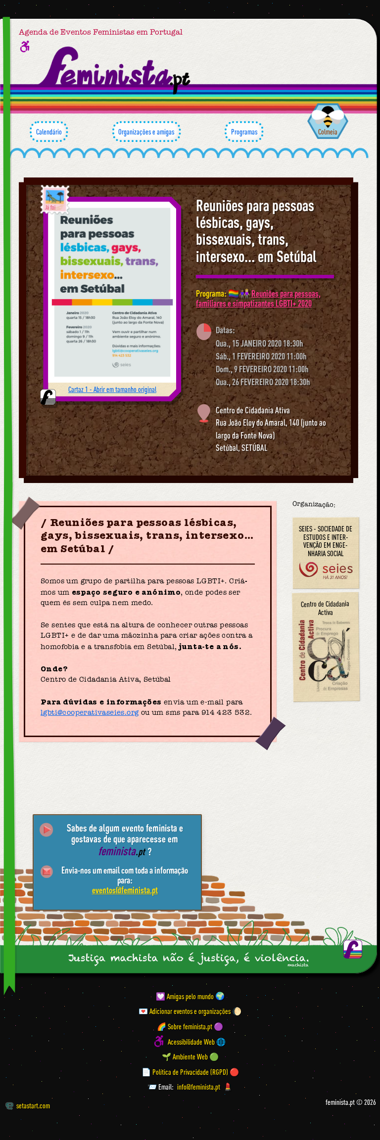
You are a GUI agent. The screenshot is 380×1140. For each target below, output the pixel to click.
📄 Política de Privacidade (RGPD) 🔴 (190, 1071)
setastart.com (33, 1105)
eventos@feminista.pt (125, 889)
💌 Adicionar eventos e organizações (185, 1011)
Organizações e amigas (146, 131)
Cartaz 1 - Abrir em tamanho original (112, 389)
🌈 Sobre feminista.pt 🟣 (190, 1026)
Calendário (49, 131)
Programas (244, 131)
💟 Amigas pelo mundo (185, 995)
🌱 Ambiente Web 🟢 (190, 1056)
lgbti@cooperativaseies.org (90, 712)
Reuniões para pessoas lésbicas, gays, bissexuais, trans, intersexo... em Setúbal (256, 230)
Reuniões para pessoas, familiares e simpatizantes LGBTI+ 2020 (258, 298)
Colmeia (327, 131)
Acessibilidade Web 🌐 (197, 1041)
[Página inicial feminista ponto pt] (115, 70)
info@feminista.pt (198, 1086)
